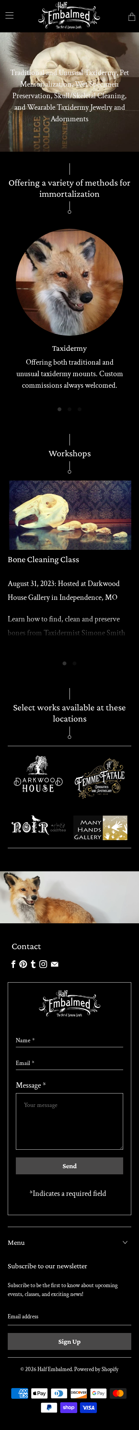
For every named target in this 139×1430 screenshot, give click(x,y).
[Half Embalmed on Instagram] (43, 964)
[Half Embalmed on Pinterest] (23, 964)
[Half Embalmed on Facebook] (13, 964)
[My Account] (7, 15)
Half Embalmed (54, 1369)
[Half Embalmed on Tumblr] (33, 964)
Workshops (70, 453)
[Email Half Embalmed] (54, 964)
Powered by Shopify (96, 1369)
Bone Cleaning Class (43, 559)
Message (31, 1085)
